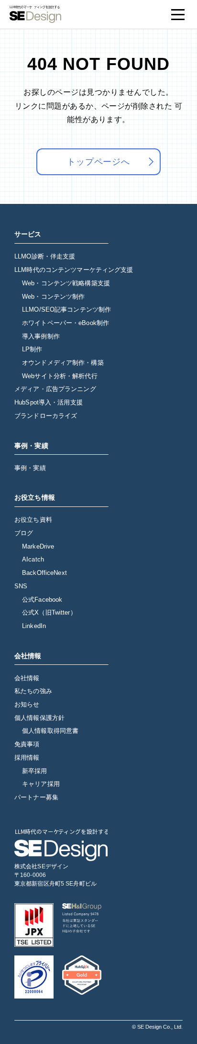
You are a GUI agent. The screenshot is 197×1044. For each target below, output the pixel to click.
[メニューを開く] (178, 14)
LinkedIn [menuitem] (34, 625)
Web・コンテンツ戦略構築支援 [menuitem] (66, 283)
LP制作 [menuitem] (32, 349)
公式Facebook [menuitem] (42, 599)
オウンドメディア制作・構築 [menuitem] (63, 362)
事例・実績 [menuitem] (30, 467)
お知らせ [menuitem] (27, 704)
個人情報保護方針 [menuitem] (39, 717)
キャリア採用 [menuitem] (41, 783)
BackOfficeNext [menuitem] (44, 572)
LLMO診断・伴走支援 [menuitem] (44, 256)
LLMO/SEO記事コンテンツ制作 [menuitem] (66, 309)
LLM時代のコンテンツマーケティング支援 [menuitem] (73, 269)
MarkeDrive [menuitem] (38, 546)
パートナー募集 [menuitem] (36, 797)
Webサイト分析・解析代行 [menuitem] (60, 376)
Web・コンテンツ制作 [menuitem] (53, 296)
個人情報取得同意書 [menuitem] (50, 730)
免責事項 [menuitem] (27, 744)
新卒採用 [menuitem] (34, 771)
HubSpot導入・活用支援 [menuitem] (48, 402)
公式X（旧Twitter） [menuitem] (49, 612)
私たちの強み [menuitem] (33, 691)
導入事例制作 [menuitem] (41, 336)
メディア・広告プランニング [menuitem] (55, 389)
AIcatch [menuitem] (33, 559)
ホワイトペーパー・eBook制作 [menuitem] (65, 322)
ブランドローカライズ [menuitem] (45, 415)
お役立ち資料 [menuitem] (33, 519)
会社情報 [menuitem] (27, 678)
